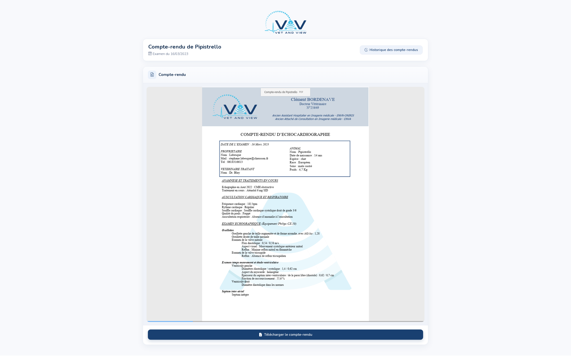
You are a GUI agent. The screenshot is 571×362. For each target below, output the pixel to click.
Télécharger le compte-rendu (288, 334)
